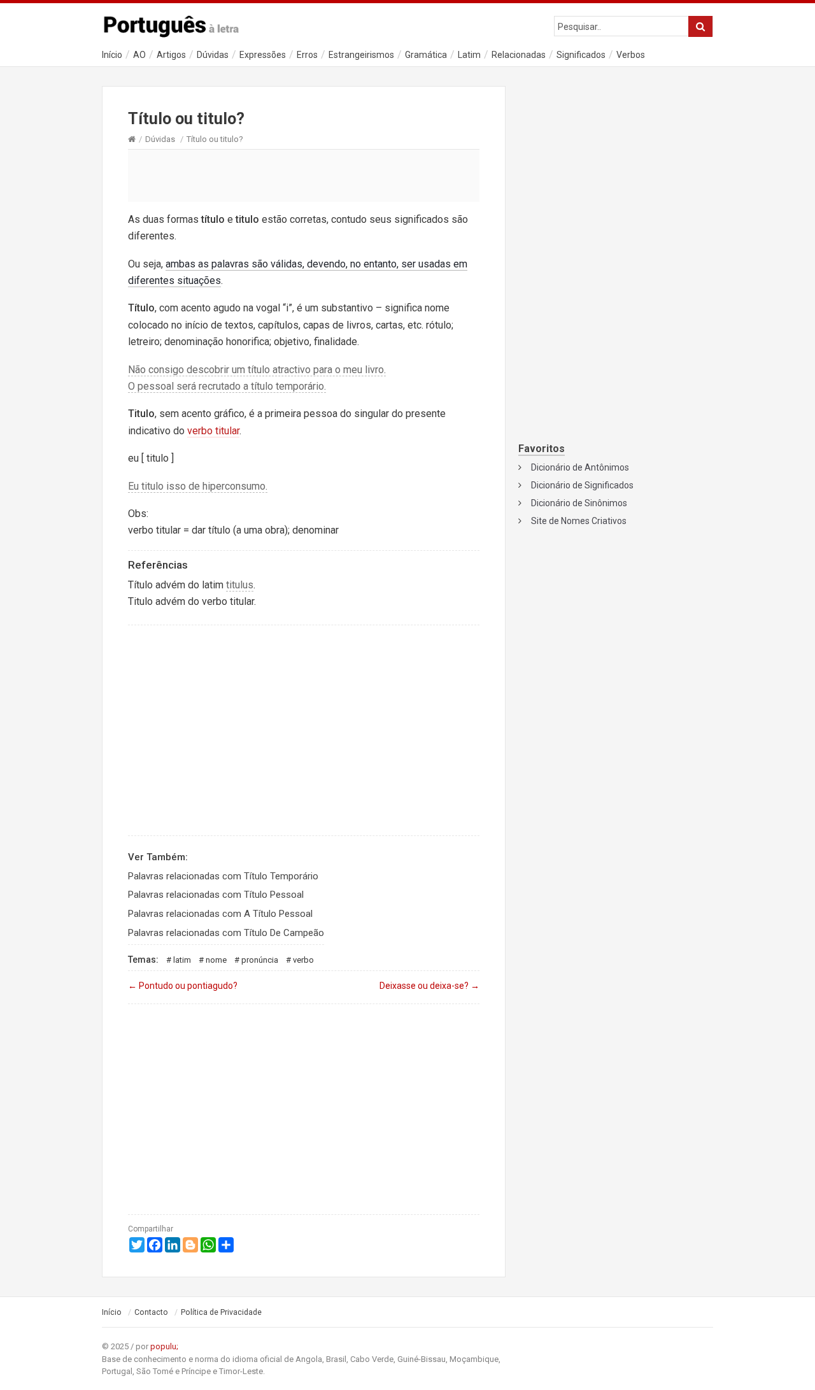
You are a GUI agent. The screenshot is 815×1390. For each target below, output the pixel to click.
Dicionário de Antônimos (580, 467)
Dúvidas (213, 55)
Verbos (630, 55)
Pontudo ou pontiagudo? (182, 986)
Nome (216, 960)
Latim (469, 55)
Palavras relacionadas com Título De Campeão (226, 933)
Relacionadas (519, 55)
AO (139, 55)
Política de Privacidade (221, 1312)
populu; (164, 1346)
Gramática (426, 55)
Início (112, 55)
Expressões (262, 55)
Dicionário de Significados (582, 485)
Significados (581, 55)
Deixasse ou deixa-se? (429, 986)
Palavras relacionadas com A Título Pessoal (220, 913)
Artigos (171, 55)
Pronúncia (259, 960)
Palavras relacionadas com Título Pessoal (216, 894)
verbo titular (213, 431)
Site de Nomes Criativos (579, 521)
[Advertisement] (303, 175)
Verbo (303, 960)
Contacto (151, 1312)
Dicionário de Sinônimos (579, 503)
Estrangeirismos (361, 55)
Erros (307, 55)
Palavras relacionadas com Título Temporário (223, 876)
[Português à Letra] (178, 23)
